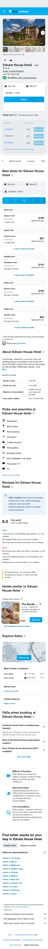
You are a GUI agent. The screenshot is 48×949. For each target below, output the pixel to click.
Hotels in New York (11, 879)
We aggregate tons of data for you (19, 918)
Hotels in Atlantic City (12, 883)
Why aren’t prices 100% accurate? (19, 923)
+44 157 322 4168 (11, 74)
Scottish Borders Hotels (31, 940)
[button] (4, 11)
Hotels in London (10, 886)
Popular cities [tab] (10, 845)
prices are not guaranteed (19, 907)
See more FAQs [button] (24, 756)
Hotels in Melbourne (11, 865)
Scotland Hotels (8, 940)
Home (10, 935)
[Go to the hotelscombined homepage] (19, 11)
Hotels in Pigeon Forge (13, 868)
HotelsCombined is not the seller (18, 914)
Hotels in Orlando (10, 872)
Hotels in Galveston (11, 890)
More (4, 369)
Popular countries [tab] (28, 845)
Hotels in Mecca (10, 861)
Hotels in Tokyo (10, 893)
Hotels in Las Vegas (11, 858)
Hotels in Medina (10, 876)
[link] (17, 626)
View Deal (36, 619)
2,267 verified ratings (26, 77)
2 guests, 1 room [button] (12, 92)
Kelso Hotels (13, 945)
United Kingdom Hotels (23, 935)
